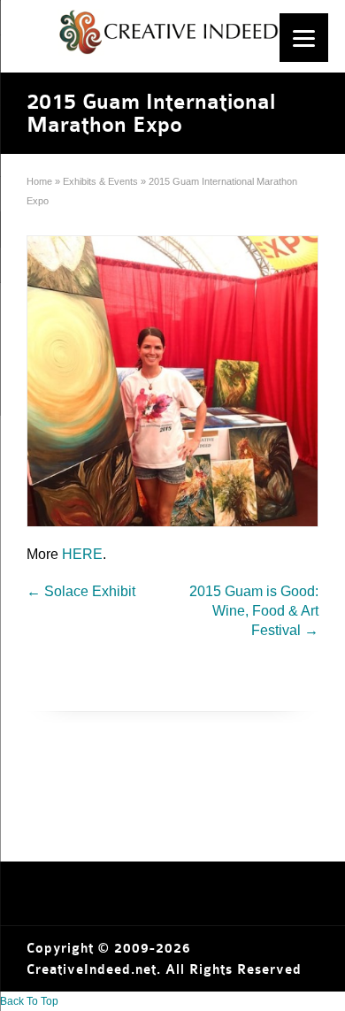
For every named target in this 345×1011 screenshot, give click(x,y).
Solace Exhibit (81, 591)
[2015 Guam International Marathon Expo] (172, 381)
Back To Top (29, 1001)
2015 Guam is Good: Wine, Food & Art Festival (253, 611)
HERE (82, 554)
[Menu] (304, 37)
